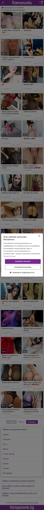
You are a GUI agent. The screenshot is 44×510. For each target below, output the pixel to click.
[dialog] (22, 255)
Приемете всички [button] (22, 261)
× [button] (39, 236)
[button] (22, 272)
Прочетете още (9, 256)
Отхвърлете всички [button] (22, 267)
